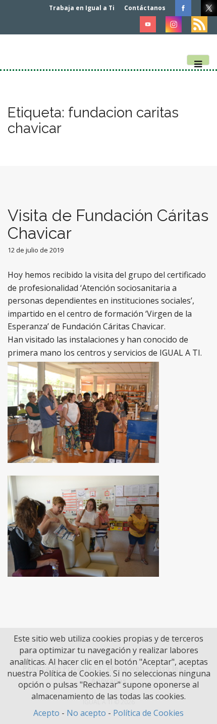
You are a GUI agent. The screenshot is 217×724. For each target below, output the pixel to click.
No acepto (86, 712)
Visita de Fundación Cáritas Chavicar (108, 224)
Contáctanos (145, 8)
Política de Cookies (148, 712)
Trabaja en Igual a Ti (82, 8)
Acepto (46, 712)
